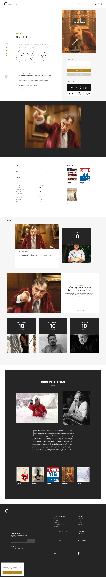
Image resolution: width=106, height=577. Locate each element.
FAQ (55, 553)
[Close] (22, 564)
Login (55, 543)
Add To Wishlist (79, 74)
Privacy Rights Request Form (84, 547)
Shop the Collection (64, 4)
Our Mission (81, 531)
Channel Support (58, 561)
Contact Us (81, 533)
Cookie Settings (81, 545)
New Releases (57, 520)
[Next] (104, 127)
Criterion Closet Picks (59, 524)
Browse (56, 533)
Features (77, 310)
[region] (12, 569)
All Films (56, 518)
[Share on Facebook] (6, 47)
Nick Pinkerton (80, 308)
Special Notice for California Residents (87, 548)
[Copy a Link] (6, 56)
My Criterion (58, 540)
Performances (80, 285)
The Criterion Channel (83, 4)
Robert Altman (19, 33)
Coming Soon (57, 522)
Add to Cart (79, 70)
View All (88, 461)
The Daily (80, 524)
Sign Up (56, 535)
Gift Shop (56, 526)
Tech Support (57, 559)
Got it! (12, 572)
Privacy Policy (81, 543)
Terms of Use (82, 540)
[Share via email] (6, 53)
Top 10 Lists (80, 518)
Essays (19, 265)
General (56, 555)
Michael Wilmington (22, 263)
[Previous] (2, 127)
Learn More (10, 568)
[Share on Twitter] (6, 50)
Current (74, 4)
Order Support (57, 557)
